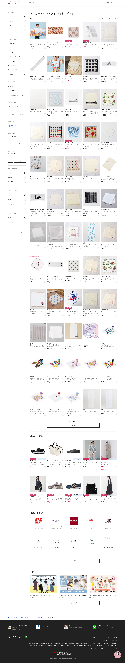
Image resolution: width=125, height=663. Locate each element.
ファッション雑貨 (25, 617)
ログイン (102, 3)
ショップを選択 (15, 106)
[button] (17, 17)
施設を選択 (14, 126)
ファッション (15, 617)
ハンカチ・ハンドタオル (38, 617)
